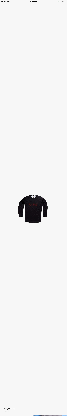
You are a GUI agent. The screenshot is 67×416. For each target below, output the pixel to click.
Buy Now (6, 411)
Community (8, 1)
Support (5, 1)
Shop (2, 1)
